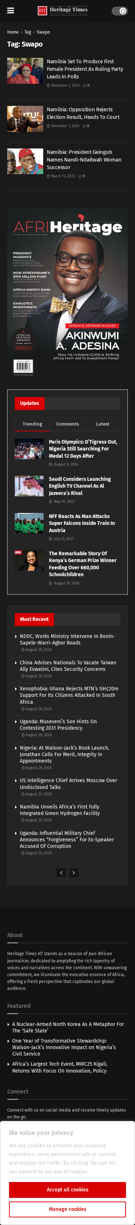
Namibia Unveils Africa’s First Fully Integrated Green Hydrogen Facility (60, 810)
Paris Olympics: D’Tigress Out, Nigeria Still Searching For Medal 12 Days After (83, 449)
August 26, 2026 (38, 650)
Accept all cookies (68, 1190)
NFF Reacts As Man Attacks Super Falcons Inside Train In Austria (82, 523)
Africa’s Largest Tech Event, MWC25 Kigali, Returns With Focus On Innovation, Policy (59, 1067)
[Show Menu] (10, 11)
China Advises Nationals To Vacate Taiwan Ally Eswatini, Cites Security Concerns (68, 666)
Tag (27, 32)
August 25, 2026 (38, 794)
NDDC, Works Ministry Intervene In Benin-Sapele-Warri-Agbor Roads (67, 639)
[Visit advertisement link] (67, 292)
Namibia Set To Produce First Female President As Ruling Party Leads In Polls (85, 69)
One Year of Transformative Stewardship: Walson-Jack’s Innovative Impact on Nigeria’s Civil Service (64, 1047)
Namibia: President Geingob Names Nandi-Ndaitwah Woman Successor (84, 160)
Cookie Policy (105, 1172)
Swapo (43, 32)
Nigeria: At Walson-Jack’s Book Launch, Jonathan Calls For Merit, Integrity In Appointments (64, 754)
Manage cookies (67, 1209)
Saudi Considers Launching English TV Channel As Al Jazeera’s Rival (80, 486)
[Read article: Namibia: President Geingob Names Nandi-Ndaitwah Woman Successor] (25, 161)
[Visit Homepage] (63, 11)
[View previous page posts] (61, 873)
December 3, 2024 (65, 85)
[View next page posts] (73, 873)
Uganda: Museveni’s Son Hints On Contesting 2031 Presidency (58, 725)
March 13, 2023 (62, 176)
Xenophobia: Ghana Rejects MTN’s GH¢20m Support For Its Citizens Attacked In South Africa (69, 695)
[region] (67, 1173)
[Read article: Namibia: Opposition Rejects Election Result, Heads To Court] (25, 119)
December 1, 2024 (64, 126)
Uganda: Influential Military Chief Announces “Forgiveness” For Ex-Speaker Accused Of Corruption (67, 839)
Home (13, 32)
